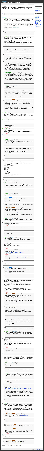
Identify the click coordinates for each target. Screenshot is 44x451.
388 (10, 445)
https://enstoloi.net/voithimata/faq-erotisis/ (23, 257)
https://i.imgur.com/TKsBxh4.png (20, 212)
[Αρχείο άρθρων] (36, 25)
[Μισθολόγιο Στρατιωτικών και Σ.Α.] (38, 19)
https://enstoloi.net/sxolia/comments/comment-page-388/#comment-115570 (14, 442)
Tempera (38, 449)
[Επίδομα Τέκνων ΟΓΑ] (38, 24)
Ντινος (12, 249)
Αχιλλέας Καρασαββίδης (15, 331)
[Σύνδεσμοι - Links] (37, 21)
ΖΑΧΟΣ (20, 413)
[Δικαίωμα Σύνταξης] (37, 15)
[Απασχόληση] (38, 20)
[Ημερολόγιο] (38, 23)
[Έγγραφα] (37, 26)
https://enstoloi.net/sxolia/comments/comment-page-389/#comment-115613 (14, 252)
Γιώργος (17, 72)
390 (13, 445)
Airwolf (12, 237)
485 (17, 445)
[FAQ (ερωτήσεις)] (37, 16)
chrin (20, 293)
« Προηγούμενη (4, 445)
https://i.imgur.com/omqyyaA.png (24, 415)
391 (14, 445)
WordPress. (40, 449)
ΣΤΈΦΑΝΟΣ (18, 267)
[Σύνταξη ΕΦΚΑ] (37, 17)
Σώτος (13, 193)
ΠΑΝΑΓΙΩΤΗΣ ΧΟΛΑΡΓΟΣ (15, 85)
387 (8, 445)
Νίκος (12, 362)
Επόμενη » (19, 445)
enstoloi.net (4, 1)
